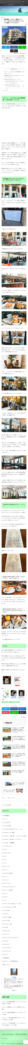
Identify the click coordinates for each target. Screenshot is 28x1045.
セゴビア (5, 896)
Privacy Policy (4, 1038)
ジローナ (5, 876)
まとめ (6, 90)
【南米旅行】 (6, 957)
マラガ (4, 849)
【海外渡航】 (6, 815)
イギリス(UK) (6, 910)
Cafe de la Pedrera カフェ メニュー (13, 79)
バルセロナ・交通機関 (8, 842)
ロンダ (4, 859)
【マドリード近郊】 (8, 890)
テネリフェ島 (6, 920)
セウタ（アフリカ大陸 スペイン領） (12, 903)
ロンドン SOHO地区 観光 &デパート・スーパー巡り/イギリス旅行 (13, 1018)
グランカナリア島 (7, 924)
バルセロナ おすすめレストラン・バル (12, 829)
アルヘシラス (6, 866)
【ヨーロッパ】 (7, 951)
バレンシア (6, 880)
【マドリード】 (7, 883)
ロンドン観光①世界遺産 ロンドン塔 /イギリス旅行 (13, 1013)
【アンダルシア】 (7, 846)
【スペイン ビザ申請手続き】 (10, 961)
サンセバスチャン (7, 947)
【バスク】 (6, 941)
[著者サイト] (13, 990)
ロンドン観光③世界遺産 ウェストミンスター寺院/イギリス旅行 (14, 1002)
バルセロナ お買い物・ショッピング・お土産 (14, 836)
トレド (4, 900)
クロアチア (6, 913)
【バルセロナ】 (6, 702)
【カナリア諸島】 (7, 917)
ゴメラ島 (5, 927)
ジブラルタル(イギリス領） (10, 907)
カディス (5, 869)
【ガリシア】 (6, 930)
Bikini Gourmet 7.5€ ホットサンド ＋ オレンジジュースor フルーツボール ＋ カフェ (15, 86)
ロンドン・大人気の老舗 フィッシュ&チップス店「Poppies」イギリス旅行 (14, 1024)
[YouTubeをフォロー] (15, 990)
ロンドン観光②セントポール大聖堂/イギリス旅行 (13, 1008)
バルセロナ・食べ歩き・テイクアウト (12, 839)
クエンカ (5, 893)
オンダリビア (6, 944)
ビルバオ (5, 954)
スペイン (5, 819)
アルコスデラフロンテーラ (9, 886)
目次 (12, 69)
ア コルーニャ (6, 934)
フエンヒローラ (7, 852)
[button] (25, 805)
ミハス (4, 856)
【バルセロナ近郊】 (8, 873)
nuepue (14, 977)
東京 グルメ (6, 964)
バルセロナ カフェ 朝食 (15, 702)
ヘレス (4, 863)
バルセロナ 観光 (7, 825)
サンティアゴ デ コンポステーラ (11, 937)
